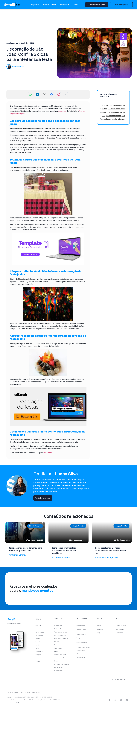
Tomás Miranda (17, 555)
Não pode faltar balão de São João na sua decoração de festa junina (114, 112)
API (77, 654)
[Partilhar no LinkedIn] (37, 94)
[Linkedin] (109, 700)
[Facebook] (127, 700)
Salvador (38, 642)
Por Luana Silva (18, 67)
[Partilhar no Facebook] (51, 94)
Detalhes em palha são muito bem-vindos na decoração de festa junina (114, 119)
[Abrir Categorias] (39, 4)
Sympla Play (58, 625)
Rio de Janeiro (40, 632)
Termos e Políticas (12, 692)
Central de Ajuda (121, 625)
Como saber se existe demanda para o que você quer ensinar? (25, 549)
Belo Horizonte (40, 629)
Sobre (99, 625)
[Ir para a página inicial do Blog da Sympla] (14, 4)
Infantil (56, 661)
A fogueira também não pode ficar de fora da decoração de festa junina (114, 116)
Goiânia (38, 661)
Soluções (79, 638)
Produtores (119, 633)
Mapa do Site (36, 692)
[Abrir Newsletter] (69, 4)
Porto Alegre (39, 635)
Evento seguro (81, 657)
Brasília (38, 638)
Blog (98, 633)
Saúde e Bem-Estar (60, 654)
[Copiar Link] (65, 94)
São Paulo (38, 626)
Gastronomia (58, 648)
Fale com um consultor (83, 647)
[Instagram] (115, 700)
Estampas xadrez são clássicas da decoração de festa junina (114, 109)
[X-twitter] (121, 700)
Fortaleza (38, 658)
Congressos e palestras (61, 638)
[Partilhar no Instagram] (58, 94)
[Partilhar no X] (44, 94)
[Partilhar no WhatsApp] (30, 94)
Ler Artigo (8, 522)
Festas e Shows (58, 629)
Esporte (56, 642)
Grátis (56, 651)
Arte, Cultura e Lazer (60, 658)
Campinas (39, 655)
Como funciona (81, 625)
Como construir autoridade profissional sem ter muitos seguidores (64, 550)
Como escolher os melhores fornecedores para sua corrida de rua (110, 550)
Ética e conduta (25, 692)
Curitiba (38, 645)
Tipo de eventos (81, 634)
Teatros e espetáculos (61, 632)
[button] (125, 95)
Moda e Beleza (58, 671)
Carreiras (100, 629)
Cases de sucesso (82, 642)
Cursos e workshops (60, 635)
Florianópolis (39, 651)
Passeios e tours (59, 645)
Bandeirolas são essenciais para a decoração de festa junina (114, 105)
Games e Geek (58, 667)
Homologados (81, 650)
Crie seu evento (81, 629)
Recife (37, 648)
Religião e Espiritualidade (61, 664)
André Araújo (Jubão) (106, 557)
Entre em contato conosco (26, 703)
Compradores (120, 629)
